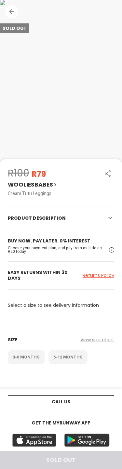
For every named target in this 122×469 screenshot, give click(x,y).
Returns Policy (98, 275)
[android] (87, 440)
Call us (61, 401)
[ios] (34, 440)
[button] (11, 11)
